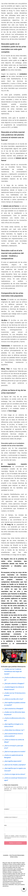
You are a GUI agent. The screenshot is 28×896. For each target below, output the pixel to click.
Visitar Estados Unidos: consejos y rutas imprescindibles (12, 872)
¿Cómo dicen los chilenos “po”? (14, 730)
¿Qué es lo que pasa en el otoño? (14, 751)
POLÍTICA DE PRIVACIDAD (16, 855)
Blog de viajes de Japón (9, 862)
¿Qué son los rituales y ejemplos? (15, 764)
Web (5, 825)
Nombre (7, 809)
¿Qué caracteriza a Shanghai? (13, 708)
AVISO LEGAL (14, 857)
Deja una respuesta (11, 785)
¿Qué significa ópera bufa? (12, 761)
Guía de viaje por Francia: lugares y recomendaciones (13, 880)
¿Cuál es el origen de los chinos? (14, 774)
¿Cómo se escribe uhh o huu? (13, 699)
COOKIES (6, 855)
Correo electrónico (11, 817)
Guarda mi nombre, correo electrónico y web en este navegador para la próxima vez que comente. (15, 837)
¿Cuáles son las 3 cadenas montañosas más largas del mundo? (13, 671)
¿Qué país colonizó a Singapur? (14, 683)
